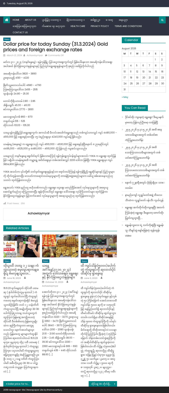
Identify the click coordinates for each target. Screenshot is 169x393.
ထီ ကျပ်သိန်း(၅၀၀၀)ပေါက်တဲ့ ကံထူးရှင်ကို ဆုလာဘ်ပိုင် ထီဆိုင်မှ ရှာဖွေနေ (98, 269)
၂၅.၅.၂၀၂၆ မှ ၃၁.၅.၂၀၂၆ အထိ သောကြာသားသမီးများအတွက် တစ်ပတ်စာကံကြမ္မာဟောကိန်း (142, 152)
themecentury (54, 389)
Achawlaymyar (35, 55)
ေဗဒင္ (109, 20)
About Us (30, 20)
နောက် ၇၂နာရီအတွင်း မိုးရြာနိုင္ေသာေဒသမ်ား (145, 185)
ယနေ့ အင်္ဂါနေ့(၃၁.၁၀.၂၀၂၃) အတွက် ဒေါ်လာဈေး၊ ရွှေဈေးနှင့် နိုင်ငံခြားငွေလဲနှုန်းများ (60, 271)
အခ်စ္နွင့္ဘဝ (95, 20)
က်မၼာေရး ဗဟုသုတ (53, 26)
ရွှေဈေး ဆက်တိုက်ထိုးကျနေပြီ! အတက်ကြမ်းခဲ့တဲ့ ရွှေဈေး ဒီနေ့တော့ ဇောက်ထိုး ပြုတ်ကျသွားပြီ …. (144, 213)
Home (16, 20)
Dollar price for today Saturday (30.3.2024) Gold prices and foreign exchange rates (20, 384)
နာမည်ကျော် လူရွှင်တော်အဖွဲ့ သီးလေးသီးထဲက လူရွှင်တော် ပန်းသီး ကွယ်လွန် (144, 197)
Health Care (78, 26)
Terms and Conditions (128, 26)
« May (125, 97)
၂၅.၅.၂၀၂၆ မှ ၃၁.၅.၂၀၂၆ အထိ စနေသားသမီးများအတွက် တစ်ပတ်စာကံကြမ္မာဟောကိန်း (143, 135)
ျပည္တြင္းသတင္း (51, 20)
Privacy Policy (100, 26)
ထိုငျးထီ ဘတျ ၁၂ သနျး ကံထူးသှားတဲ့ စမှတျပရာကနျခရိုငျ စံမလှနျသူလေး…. (21, 269)
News (7, 39)
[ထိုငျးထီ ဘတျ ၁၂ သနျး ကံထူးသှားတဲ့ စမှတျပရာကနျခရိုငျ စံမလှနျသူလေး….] (21, 246)
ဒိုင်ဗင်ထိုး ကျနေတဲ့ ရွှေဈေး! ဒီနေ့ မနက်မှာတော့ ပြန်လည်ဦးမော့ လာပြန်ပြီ (144, 119)
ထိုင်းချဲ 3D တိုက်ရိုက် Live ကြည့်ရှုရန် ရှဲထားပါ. (104, 384)
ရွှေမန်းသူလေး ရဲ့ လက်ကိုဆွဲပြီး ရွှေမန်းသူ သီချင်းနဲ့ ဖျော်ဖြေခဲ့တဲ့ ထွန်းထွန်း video (144, 230)
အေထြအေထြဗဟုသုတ (24, 26)
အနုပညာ (123, 20)
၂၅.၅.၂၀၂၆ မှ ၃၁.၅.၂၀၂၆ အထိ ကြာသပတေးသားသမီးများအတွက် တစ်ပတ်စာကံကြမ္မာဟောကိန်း (144, 170)
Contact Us (20, 32)
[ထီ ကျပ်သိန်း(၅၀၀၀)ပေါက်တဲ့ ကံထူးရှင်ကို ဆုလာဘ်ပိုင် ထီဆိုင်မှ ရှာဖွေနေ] (99, 246)
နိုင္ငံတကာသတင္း (76, 20)
